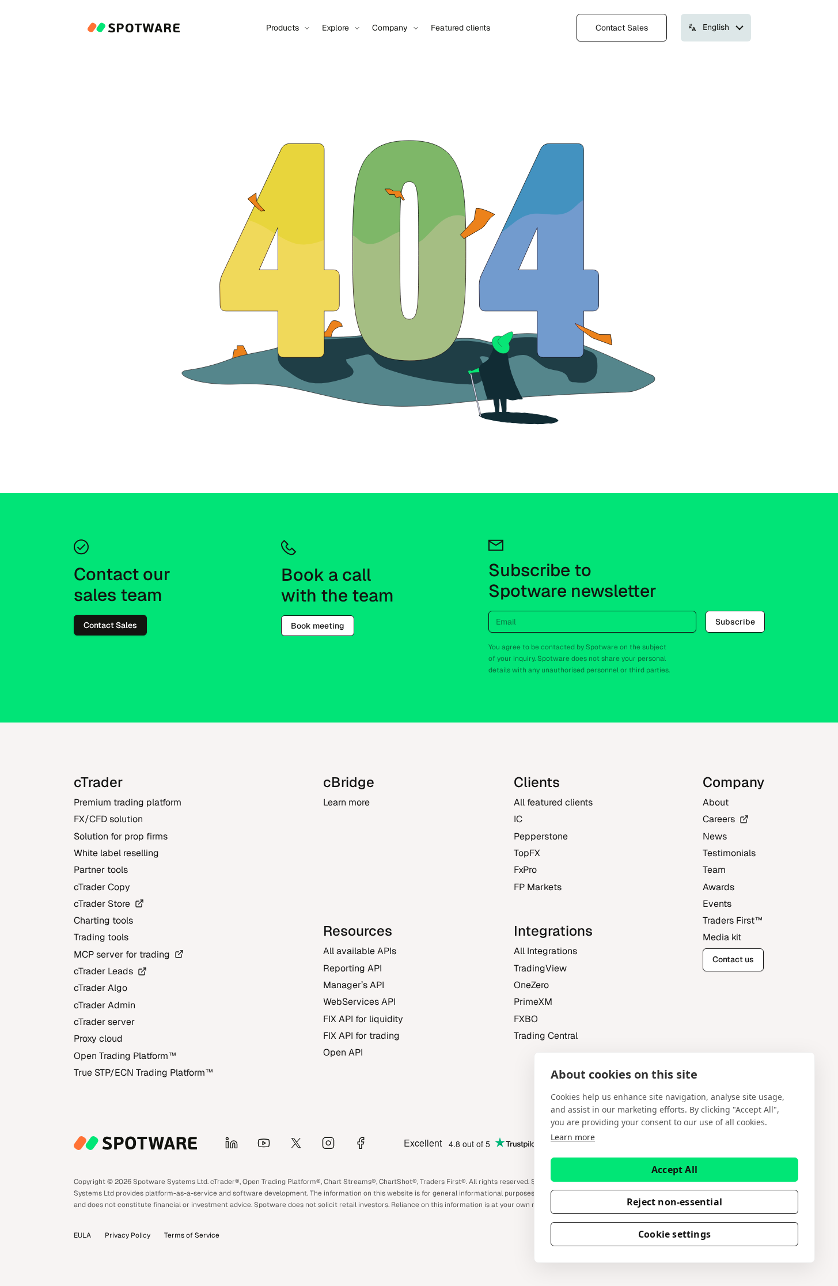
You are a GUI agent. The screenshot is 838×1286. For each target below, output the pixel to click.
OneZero (531, 985)
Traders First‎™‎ (733, 920)
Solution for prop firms (121, 836)
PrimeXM (533, 1002)
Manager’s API (353, 985)
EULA (82, 1235)
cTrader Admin (104, 1005)
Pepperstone (541, 836)
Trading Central (546, 1036)
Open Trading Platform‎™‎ (125, 1056)
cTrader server (104, 1022)
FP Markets (538, 887)
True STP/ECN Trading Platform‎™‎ (143, 1072)
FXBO (526, 1019)
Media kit (722, 937)
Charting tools (103, 920)
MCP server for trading (122, 954)
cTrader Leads (103, 971)
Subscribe (735, 621)
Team (714, 870)
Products (282, 27)
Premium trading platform (127, 802)
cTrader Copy (102, 887)
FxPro (525, 870)
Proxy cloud (98, 1038)
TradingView (540, 968)
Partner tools (101, 870)
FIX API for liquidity (363, 1019)
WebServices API (359, 1002)
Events (717, 904)
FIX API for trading (361, 1036)
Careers (719, 819)
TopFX (527, 853)
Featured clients (460, 27)
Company (390, 27)
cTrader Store (102, 904)
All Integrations (545, 951)
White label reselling (116, 853)
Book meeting (317, 626)
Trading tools (101, 937)
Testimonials (729, 853)
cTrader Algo (100, 988)
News (715, 836)
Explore (335, 27)
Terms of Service (191, 1235)
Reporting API (352, 968)
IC (518, 819)
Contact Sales (622, 27)
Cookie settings (674, 1234)
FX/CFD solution (108, 819)
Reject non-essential (674, 1202)
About (716, 802)
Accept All (674, 1169)
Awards (718, 887)
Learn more (573, 1137)
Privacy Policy (127, 1235)
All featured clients (553, 802)
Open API (343, 1052)
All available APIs (359, 951)
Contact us (733, 959)
